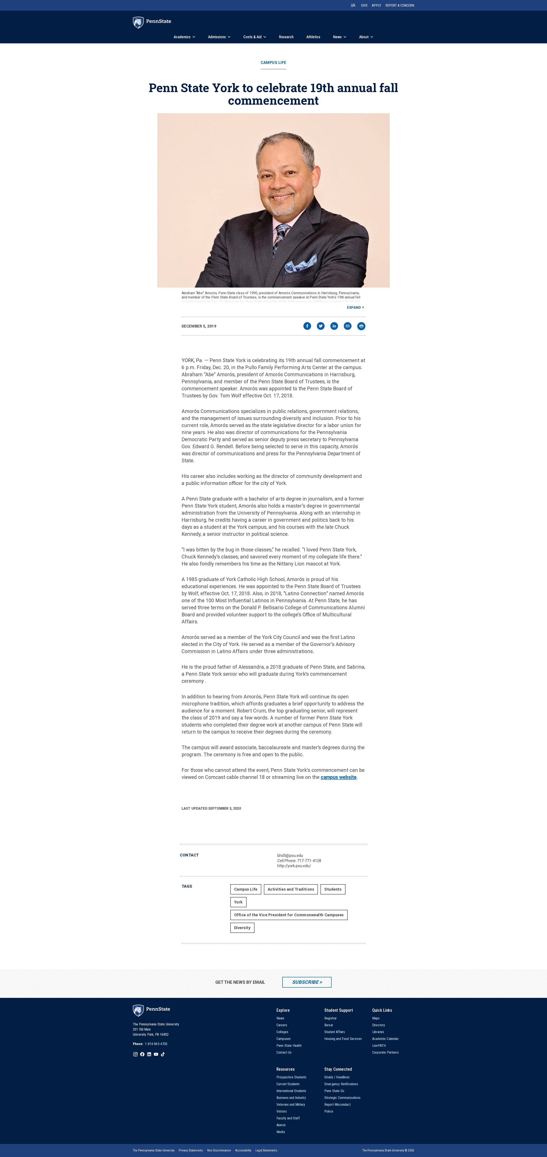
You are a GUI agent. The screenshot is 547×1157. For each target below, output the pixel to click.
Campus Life (273, 62)
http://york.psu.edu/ (294, 865)
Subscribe (305, 982)
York (238, 902)
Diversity (242, 927)
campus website (339, 777)
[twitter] (321, 326)
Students (332, 889)
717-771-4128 (309, 860)
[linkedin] (334, 326)
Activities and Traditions (291, 889)
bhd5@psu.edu (290, 855)
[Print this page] (361, 326)
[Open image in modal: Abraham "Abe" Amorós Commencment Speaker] (273, 200)
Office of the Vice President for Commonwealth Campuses (289, 915)
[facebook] (307, 326)
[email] (347, 326)
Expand (354, 307)
